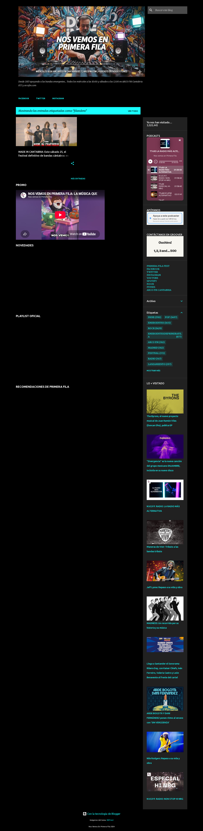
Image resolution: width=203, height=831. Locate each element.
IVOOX (150, 284)
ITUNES (151, 287)
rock (151, 328)
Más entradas (78, 179)
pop (167, 317)
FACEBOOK (23, 98)
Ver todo (133, 111)
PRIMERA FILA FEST (158, 266)
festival (153, 353)
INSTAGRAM (58, 98)
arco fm (153, 342)
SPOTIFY (152, 281)
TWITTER (40, 98)
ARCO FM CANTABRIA (159, 290)
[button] (72, 163)
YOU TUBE (152, 278)
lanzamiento (156, 364)
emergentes (156, 322)
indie (151, 317)
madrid (153, 347)
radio (151, 358)
